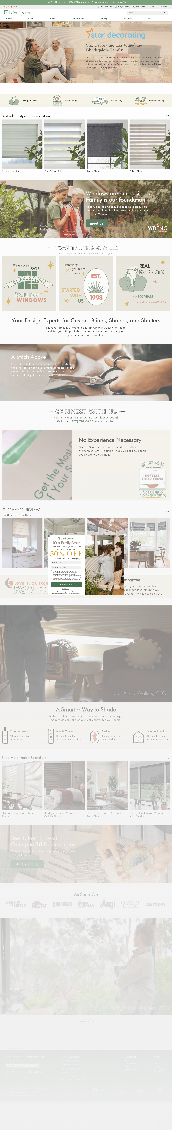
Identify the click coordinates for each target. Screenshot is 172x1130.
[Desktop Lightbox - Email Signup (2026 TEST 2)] (86, 565)
